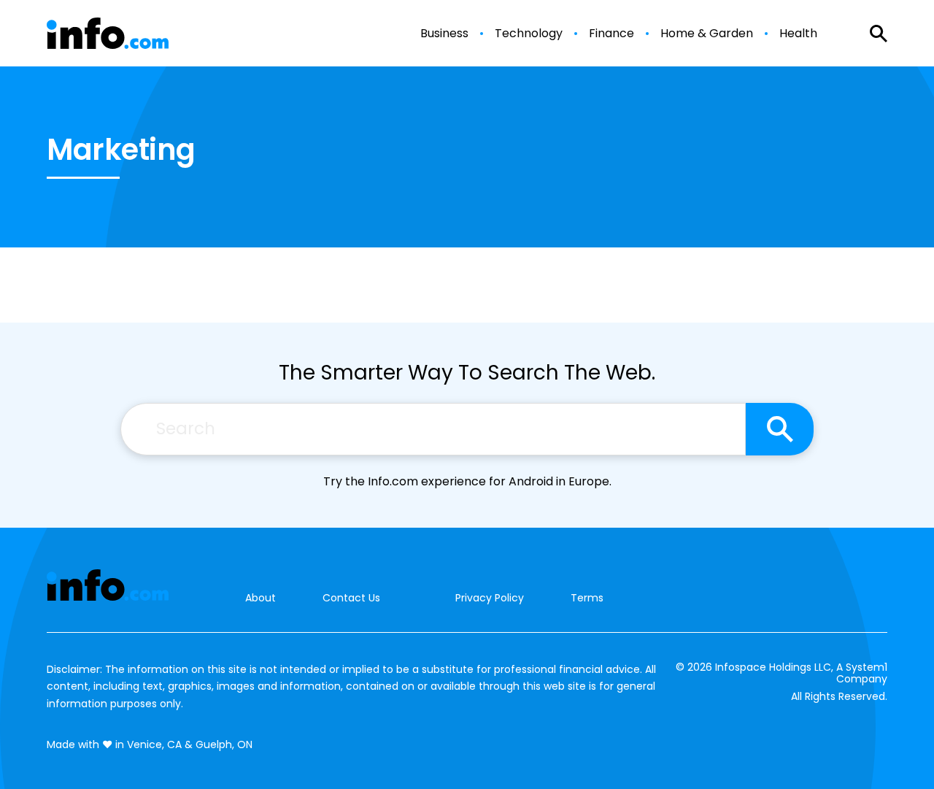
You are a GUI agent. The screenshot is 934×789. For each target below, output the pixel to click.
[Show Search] (878, 33)
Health (798, 33)
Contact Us (351, 598)
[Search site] (780, 429)
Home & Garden (706, 33)
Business (444, 33)
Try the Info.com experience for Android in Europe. (467, 481)
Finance (611, 33)
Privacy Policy (489, 597)
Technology (529, 33)
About (260, 598)
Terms (587, 597)
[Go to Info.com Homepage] (108, 33)
